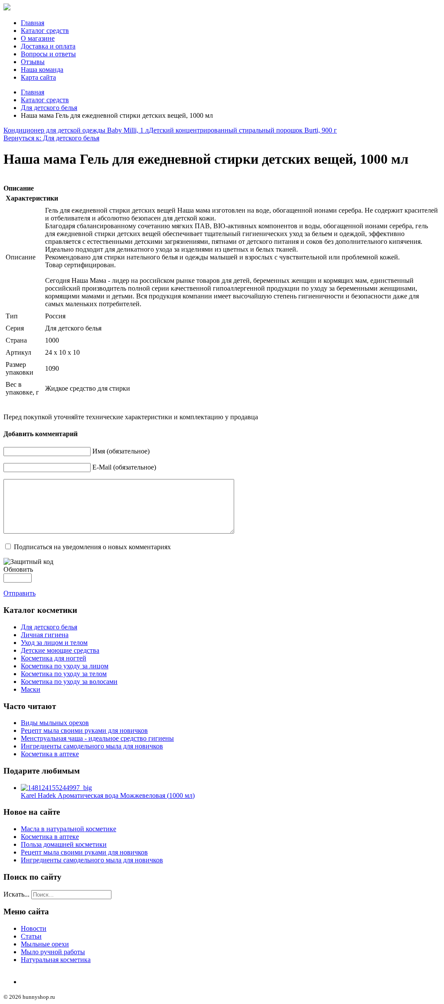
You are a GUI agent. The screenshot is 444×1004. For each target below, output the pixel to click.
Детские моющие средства (60, 650)
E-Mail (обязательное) (124, 467)
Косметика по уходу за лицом (64, 666)
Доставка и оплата (48, 46)
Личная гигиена (45, 634)
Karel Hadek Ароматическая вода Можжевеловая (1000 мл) (108, 795)
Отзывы (33, 61)
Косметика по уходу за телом (64, 673)
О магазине (38, 38)
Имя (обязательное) (121, 451)
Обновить (18, 569)
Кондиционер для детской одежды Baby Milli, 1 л (76, 130)
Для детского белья (49, 107)
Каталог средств (45, 30)
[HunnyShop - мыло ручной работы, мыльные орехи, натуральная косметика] (6, 8)
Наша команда (42, 69)
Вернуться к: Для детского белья (51, 138)
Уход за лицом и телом (54, 642)
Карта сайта (38, 77)
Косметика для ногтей (53, 658)
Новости (33, 928)
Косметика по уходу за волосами (69, 681)
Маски (30, 689)
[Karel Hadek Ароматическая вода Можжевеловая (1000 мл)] (56, 787)
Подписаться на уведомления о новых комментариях (92, 547)
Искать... (16, 894)
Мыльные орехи (45, 944)
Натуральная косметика (56, 959)
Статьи (31, 936)
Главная (32, 22)
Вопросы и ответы (48, 54)
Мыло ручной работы (53, 951)
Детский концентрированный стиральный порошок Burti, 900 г (243, 130)
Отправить (19, 593)
